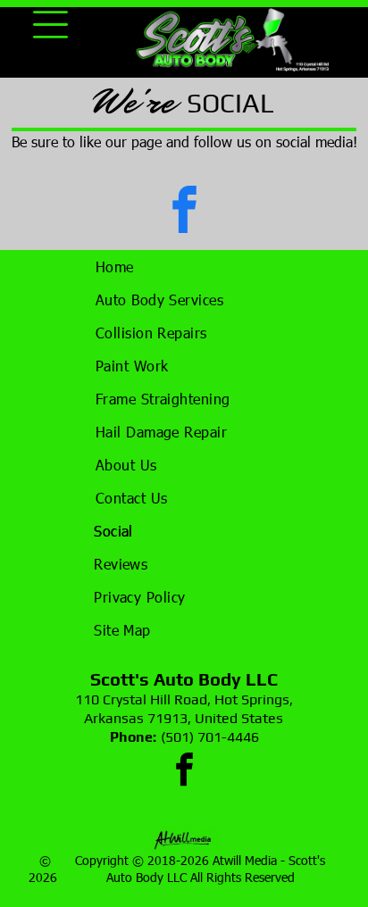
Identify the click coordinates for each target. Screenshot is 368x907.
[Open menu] (50, 24)
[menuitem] (184, 266)
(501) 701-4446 (210, 736)
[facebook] (184, 212)
